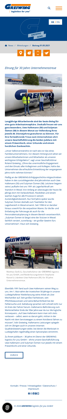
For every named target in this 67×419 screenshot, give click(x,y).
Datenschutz (49, 385)
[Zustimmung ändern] (7, 408)
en (58, 22)
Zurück (14, 355)
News (10, 45)
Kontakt (14, 385)
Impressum (33, 388)
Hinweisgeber (34, 385)
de (52, 22)
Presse (23, 385)
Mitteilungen (22, 45)
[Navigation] (59, 8)
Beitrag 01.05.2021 (41, 45)
